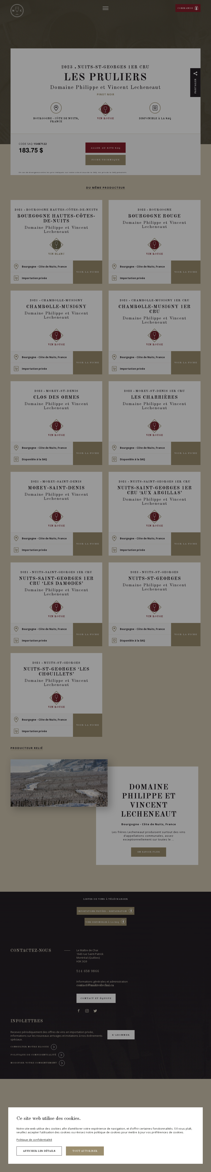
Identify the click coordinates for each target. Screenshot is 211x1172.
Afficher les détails (39, 1151)
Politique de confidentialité (34, 1140)
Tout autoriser (84, 1151)
